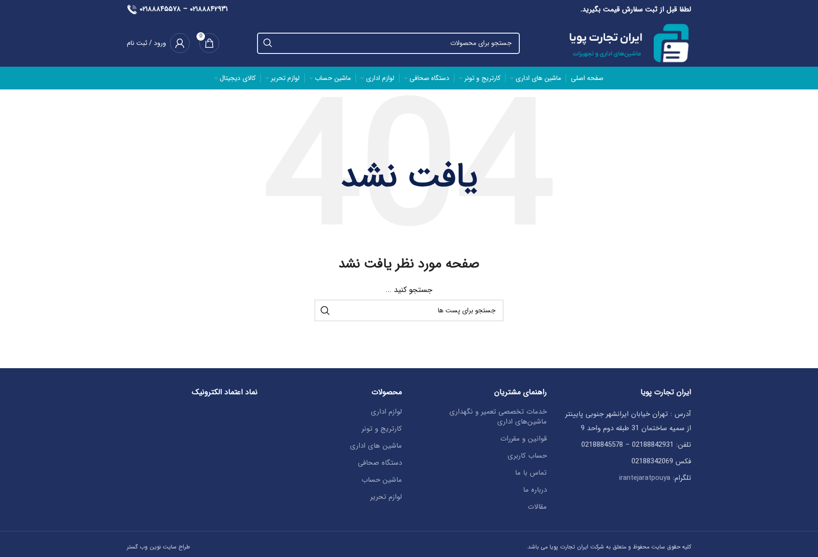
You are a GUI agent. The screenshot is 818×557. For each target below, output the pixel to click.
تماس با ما (531, 473)
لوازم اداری (386, 412)
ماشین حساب (382, 480)
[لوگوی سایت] (624, 42)
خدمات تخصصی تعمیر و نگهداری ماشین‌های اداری (498, 417)
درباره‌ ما (535, 490)
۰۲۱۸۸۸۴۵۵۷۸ (160, 9)
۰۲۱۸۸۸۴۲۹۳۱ (209, 9)
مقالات (537, 507)
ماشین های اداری (376, 446)
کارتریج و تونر (382, 429)
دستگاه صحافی (380, 463)
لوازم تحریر (386, 497)
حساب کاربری (527, 456)
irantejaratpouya (644, 478)
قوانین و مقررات (523, 439)
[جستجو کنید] (267, 43)
